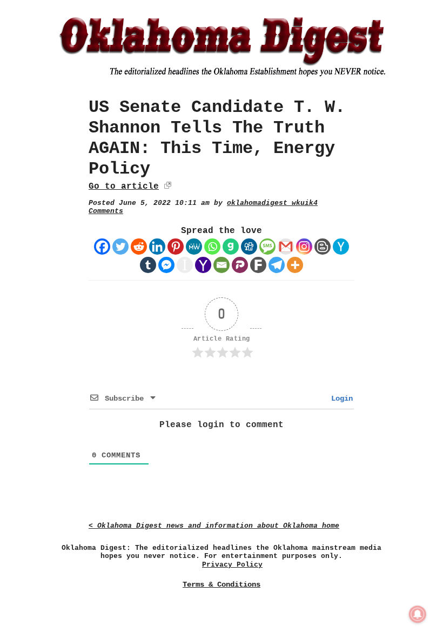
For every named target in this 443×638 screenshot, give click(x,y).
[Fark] (258, 265)
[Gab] (231, 246)
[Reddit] (139, 246)
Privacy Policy (232, 565)
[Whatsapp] (212, 246)
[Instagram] (304, 246)
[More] (295, 265)
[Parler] (240, 265)
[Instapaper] (185, 265)
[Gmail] (286, 246)
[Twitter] (120, 246)
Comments (106, 211)
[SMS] (267, 246)
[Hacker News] (341, 246)
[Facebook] (102, 246)
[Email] (221, 265)
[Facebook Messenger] (166, 265)
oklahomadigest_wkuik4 (272, 203)
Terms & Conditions (221, 584)
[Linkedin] (157, 246)
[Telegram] (277, 265)
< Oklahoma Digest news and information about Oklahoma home (214, 526)
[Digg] (249, 246)
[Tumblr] (148, 265)
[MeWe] (194, 246)
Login (340, 398)
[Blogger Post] (322, 246)
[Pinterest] (175, 246)
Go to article (124, 186)
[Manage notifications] (417, 614)
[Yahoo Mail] (203, 265)
